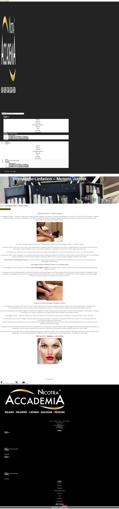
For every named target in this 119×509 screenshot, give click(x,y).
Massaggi (63, 446)
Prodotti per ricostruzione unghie (18, 139)
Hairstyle (63, 436)
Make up (63, 442)
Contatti (5, 139)
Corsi (5, 117)
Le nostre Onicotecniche (12, 160)
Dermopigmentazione (63, 440)
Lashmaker (63, 438)
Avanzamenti (38, 132)
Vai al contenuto (4, 0)
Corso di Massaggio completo (39, 267)
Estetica (63, 435)
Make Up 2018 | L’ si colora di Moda (49, 336)
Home (2, 206)
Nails (63, 444)
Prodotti (5, 134)
